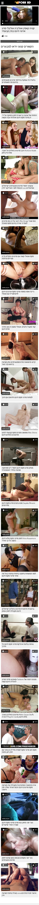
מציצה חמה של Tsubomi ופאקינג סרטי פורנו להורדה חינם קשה (19, 680)
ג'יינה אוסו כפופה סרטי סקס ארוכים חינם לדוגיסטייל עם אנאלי (18, 293)
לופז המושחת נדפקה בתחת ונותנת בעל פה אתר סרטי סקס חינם (19, 575)
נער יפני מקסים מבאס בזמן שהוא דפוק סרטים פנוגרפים (17, 859)
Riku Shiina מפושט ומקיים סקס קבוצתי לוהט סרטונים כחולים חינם (19, 434)
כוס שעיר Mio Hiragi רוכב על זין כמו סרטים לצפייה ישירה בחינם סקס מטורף (19, 222)
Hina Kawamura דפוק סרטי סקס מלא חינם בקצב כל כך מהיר (19, 539)
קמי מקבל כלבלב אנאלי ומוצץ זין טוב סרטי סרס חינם (18, 328)
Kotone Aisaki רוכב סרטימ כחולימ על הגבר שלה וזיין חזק (19, 151)
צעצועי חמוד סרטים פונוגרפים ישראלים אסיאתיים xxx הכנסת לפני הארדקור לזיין (18, 187)
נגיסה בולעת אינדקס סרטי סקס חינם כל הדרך (18, 645)
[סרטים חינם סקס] (22, 3)
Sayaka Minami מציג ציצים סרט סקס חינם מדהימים (18, 504)
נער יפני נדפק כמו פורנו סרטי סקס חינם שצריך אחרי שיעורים (17, 824)
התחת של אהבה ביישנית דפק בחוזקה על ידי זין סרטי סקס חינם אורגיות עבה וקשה (19, 116)
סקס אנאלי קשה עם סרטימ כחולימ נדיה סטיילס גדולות (18, 257)
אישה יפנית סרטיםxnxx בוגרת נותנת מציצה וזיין (19, 894)
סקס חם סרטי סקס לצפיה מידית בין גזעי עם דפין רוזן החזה (19, 751)
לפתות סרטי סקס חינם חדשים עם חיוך (17, 397)
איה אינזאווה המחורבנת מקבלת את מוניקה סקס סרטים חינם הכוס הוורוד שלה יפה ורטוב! (19, 787)
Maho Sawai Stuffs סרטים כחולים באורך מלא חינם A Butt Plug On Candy (18, 716)
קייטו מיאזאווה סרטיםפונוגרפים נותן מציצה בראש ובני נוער (18, 363)
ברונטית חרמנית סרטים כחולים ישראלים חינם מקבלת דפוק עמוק (18, 610)
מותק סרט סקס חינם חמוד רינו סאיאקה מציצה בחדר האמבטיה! (17, 469)
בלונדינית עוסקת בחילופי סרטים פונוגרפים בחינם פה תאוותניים (18, 81)
